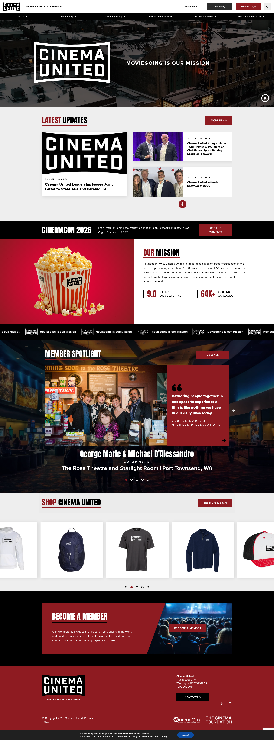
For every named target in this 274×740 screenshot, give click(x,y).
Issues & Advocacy (113, 16)
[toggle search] (267, 6)
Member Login (248, 6)
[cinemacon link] (186, 720)
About (21, 16)
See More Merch (215, 502)
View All (212, 354)
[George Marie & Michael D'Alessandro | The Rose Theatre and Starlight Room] (106, 405)
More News (219, 120)
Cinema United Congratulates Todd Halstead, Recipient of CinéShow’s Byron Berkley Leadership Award (207, 148)
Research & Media (204, 16)
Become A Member (187, 628)
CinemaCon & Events (158, 16)
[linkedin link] (229, 703)
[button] (23, 16)
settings (164, 736)
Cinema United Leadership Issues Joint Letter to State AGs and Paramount (79, 186)
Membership (67, 16)
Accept (185, 735)
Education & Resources (250, 16)
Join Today (219, 6)
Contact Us (193, 697)
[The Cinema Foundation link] (218, 720)
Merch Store (190, 6)
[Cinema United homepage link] (13, 6)
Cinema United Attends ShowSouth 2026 (202, 184)
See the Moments (215, 230)
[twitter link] (222, 703)
